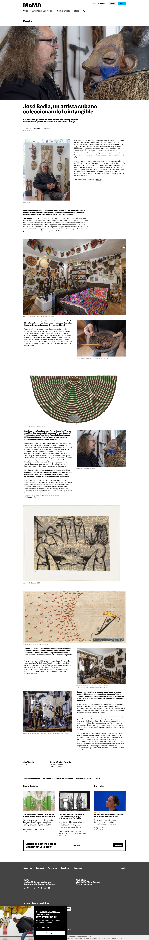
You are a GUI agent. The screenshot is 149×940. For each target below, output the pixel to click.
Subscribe (118, 845)
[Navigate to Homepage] (32, 5)
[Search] (83, 10)
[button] (47, 170)
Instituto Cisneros (94, 140)
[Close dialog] (65, 908)
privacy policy (120, 938)
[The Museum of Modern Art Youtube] (49, 888)
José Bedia (78, 163)
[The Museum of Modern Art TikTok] (38, 888)
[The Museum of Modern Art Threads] (35, 888)
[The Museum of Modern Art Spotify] (41, 888)
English (99, 180)
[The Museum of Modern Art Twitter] (31, 888)
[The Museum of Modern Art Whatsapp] (45, 888)
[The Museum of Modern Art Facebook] (28, 888)
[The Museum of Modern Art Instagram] (24, 888)
